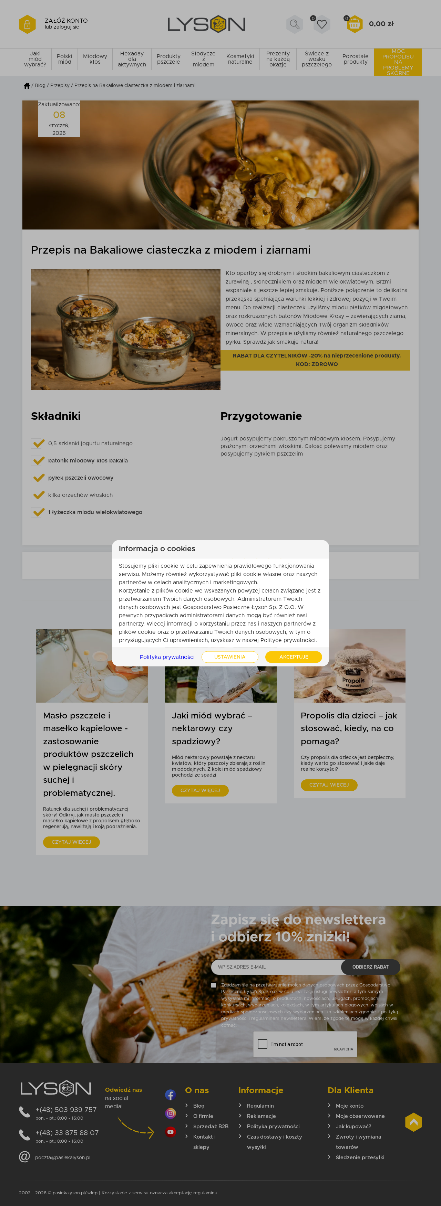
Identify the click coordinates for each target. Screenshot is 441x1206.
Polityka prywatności (167, 657)
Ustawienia (230, 656)
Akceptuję (293, 656)
